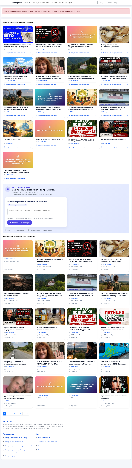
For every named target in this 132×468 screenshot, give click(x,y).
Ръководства (8, 434)
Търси (69, 2)
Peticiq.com (17, 3)
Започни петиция (112, 2)
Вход (101, 2)
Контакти (54, 2)
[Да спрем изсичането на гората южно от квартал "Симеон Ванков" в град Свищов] (18, 166)
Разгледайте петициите (41, 2)
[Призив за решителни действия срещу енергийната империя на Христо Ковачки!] (50, 103)
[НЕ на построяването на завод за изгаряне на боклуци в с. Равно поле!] (18, 103)
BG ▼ (28, 2)
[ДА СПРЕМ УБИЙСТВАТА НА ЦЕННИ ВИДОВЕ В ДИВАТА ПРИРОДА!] (82, 40)
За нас (61, 2)
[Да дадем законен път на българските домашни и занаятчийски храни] (114, 40)
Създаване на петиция (21, 223)
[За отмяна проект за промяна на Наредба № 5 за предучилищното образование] (82, 103)
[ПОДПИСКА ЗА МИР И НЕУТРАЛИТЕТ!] (50, 133)
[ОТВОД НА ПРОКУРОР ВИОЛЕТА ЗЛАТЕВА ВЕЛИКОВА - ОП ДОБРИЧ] (50, 71)
